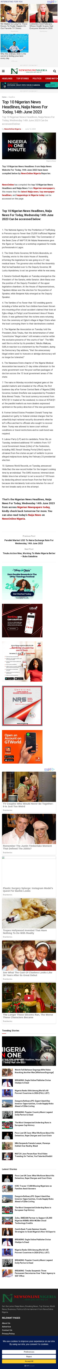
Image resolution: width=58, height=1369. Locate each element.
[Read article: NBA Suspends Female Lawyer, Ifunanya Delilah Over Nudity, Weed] (7, 1146)
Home (4, 97)
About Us (6, 1323)
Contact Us (7, 1330)
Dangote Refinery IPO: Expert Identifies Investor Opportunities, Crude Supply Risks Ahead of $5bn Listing (34, 1103)
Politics (37, 78)
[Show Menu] (3, 71)
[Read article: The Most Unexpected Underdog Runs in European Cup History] (7, 1125)
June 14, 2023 (30, 129)
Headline (11, 97)
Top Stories (22, 78)
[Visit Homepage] (29, 71)
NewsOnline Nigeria (12, 129)
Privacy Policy (8, 1334)
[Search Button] (54, 71)
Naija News (34, 514)
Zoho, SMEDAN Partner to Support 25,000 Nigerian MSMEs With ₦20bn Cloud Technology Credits (33, 1220)
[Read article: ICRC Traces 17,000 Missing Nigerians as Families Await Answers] (7, 1188)
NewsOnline (8, 184)
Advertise (6, 1327)
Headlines (7, 78)
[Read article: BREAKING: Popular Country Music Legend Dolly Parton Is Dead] (7, 1115)
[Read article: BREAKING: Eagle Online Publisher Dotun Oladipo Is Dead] (7, 1083)
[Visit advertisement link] (29, 85)
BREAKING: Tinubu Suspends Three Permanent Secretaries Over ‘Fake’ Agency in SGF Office (35, 1273)
